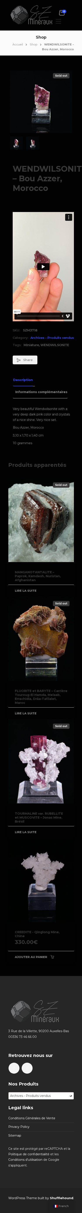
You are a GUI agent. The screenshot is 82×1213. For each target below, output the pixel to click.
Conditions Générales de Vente (31, 1118)
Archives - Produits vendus (52, 338)
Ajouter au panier (31, 957)
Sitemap (14, 1136)
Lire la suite (26, 590)
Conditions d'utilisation (25, 1160)
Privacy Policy (19, 1127)
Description (23, 380)
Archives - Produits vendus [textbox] (41, 1096)
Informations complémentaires (41, 392)
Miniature (31, 345)
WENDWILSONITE (54, 345)
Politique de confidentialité (28, 1154)
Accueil (17, 44)
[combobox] (41, 1096)
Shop (33, 44)
